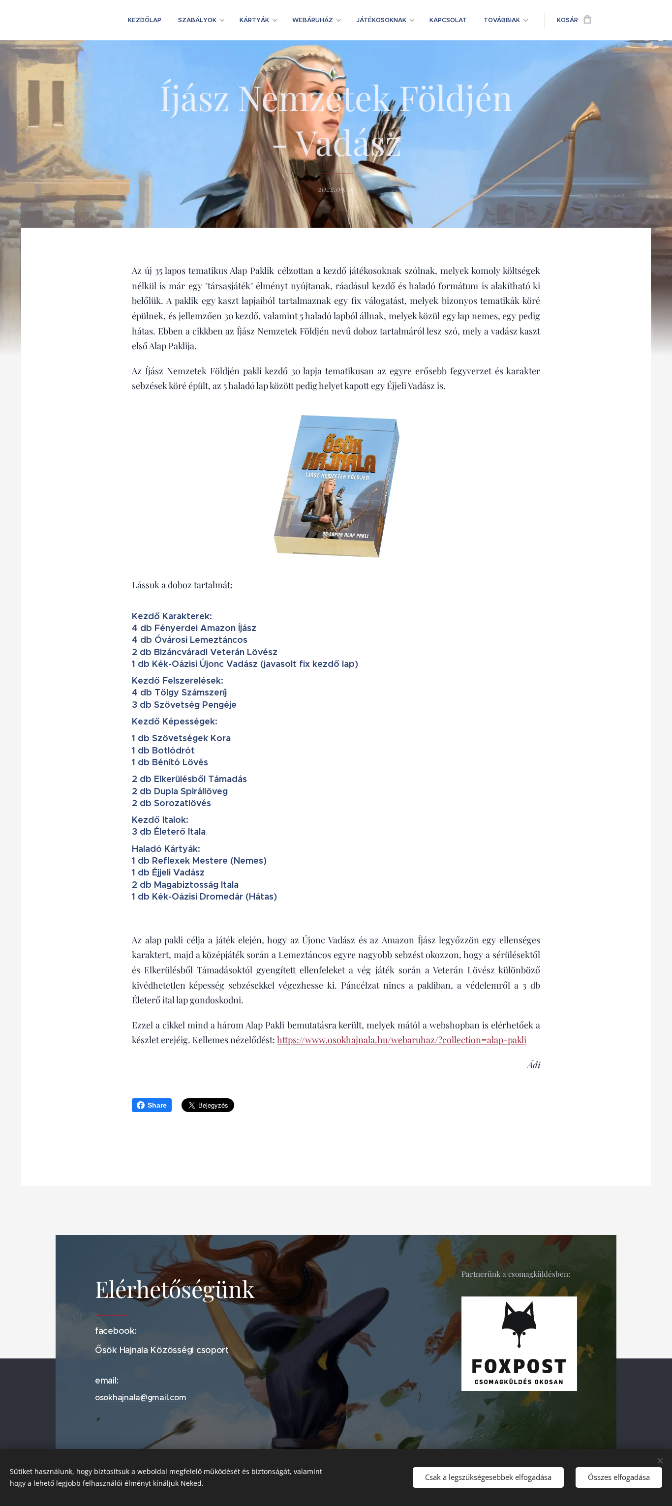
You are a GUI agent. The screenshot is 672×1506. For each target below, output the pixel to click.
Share (157, 1105)
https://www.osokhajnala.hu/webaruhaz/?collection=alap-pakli (401, 1040)
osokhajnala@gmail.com (140, 1397)
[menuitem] (145, 20)
